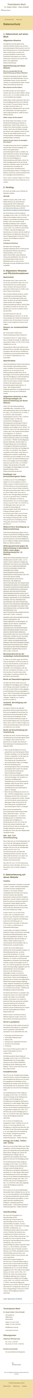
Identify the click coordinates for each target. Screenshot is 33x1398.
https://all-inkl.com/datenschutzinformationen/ (16, 210)
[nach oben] (31, 1396)
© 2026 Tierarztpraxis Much (16, 1383)
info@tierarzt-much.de (11, 1327)
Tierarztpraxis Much (9, 19)
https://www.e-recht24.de (15, 1299)
